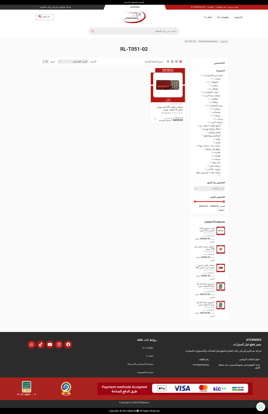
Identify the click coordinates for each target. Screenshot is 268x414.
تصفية (221, 210)
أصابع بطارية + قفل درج (210, 125)
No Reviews (166, 113)
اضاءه (217, 79)
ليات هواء (216, 162)
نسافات (214, 102)
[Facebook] (68, 344)
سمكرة (217, 109)
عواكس (215, 99)
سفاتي (215, 85)
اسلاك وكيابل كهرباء (211, 129)
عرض (52, 61)
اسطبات (214, 82)
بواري (218, 142)
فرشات (217, 159)
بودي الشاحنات (216, 105)
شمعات (217, 115)
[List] (172, 61)
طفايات (217, 156)
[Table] (168, 61)
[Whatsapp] (31, 344)
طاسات (217, 152)
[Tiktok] (41, 344)
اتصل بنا (208, 17)
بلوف (218, 139)
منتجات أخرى (217, 122)
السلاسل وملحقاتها (212, 135)
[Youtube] (50, 344)
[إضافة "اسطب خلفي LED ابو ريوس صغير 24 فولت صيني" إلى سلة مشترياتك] (155, 118)
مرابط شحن (215, 166)
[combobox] (209, 188)
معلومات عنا (223, 17)
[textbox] (209, 188)
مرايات (220, 119)
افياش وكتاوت (214, 132)
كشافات (214, 89)
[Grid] (181, 61)
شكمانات (216, 112)
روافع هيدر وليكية (212, 149)
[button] (260, 406)
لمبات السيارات (211, 92)
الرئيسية (238, 17)
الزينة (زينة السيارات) (213, 75)
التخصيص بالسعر (217, 197)
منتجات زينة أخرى (212, 95)
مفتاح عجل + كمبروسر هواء (208, 172)
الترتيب (93, 61)
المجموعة (220, 70)
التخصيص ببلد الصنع (216, 182)
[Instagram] (59, 344)
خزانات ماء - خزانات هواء (209, 146)
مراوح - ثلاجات (214, 169)
